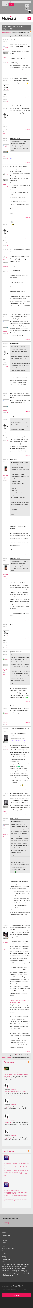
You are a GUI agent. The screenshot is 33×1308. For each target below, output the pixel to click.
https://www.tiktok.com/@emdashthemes (16, 1170)
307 (7, 749)
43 (6, 839)
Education (5, 1240)
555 (7, 158)
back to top (16, 1295)
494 (7, 271)
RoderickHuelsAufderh (18, 1161)
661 (7, 62)
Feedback (8, 32)
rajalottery (15, 1072)
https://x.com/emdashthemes (13, 1172)
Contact (4, 1238)
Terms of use (6, 1259)
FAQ (11, 29)
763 (7, 101)
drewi (4, 747)
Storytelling (7, 1107)
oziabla (5, 722)
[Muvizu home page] (9, 18)
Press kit (4, 1246)
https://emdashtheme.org (12, 1190)
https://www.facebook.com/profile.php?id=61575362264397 (16, 1193)
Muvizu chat (9, 1151)
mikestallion (13, 1089)
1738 (4, 949)
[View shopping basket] (29, 11)
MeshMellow (6, 1235)
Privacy (4, 1257)
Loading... (6, 1223)
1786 (4, 134)
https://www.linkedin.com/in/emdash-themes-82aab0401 (15, 1200)
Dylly (4, 156)
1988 (4, 674)
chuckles (5, 331)
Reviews (4, 1251)
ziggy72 (5, 670)
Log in (5, 5)
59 (6, 724)
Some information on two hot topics (15, 1091)
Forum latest (9, 1062)
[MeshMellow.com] (18, 1286)
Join (11, 5)
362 (7, 187)
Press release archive (8, 1248)
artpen (4, 184)
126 (7, 333)
